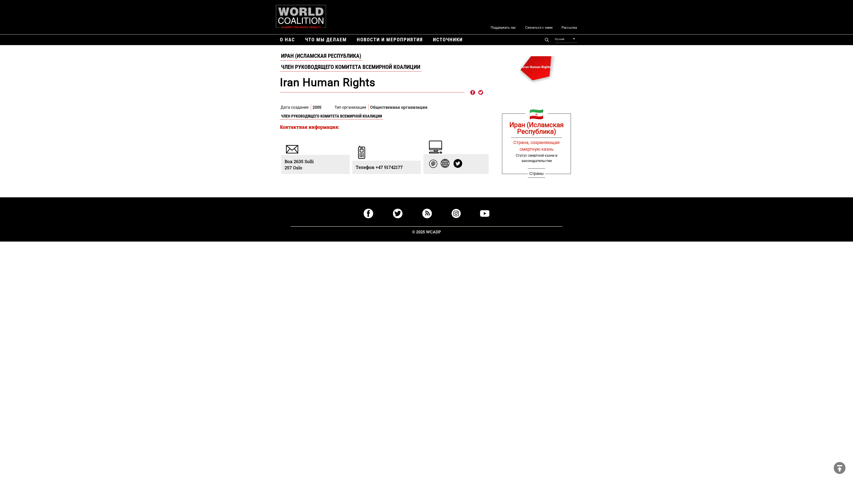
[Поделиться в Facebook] (472, 92)
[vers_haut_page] (839, 468)
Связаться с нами (538, 27)
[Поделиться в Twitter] (480, 92)
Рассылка (569, 27)
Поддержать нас (503, 27)
